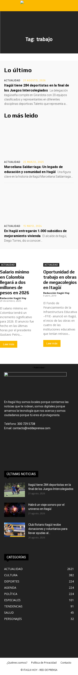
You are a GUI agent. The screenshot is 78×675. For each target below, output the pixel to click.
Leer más (8, 344)
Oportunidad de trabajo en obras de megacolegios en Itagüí (60, 279)
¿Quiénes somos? (17, 662)
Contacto (66, 662)
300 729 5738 (26, 423)
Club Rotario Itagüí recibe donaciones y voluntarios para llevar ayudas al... (47, 529)
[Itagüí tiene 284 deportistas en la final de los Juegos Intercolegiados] (14, 490)
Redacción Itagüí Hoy (13, 298)
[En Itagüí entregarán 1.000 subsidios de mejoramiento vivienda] (39, 204)
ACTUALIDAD (12, 80)
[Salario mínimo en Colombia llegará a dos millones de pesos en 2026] (17, 258)
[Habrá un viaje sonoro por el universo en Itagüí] (14, 510)
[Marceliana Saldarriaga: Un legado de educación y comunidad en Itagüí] (39, 140)
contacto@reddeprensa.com (31, 428)
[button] (6, 5)
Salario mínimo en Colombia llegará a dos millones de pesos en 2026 (14, 282)
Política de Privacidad (44, 662)
